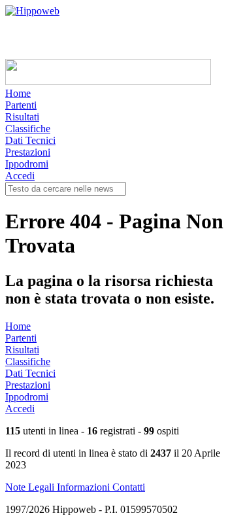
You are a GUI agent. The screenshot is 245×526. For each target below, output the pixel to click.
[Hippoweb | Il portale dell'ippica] (32, 10)
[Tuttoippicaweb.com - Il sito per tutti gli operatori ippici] (108, 81)
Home (18, 93)
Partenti (21, 105)
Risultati (22, 116)
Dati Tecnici (30, 140)
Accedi (20, 175)
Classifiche (27, 128)
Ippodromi (26, 163)
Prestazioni (27, 152)
